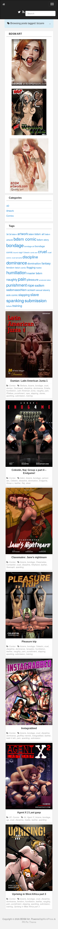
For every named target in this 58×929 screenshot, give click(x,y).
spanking (15, 300)
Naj (23, 483)
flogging (31, 267)
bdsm (31, 234)
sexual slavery (43, 290)
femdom (10, 267)
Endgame (43, 480)
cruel (42, 251)
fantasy (46, 263)
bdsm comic (25, 239)
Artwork (10, 210)
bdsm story (43, 239)
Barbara (23, 385)
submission (36, 300)
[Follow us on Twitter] (19, 12)
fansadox (30, 649)
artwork (22, 233)
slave (34, 294)
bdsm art (40, 234)
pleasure (33, 279)
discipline (30, 257)
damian (9, 388)
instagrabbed (37, 735)
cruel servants (17, 258)
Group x (9, 483)
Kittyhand (35, 564)
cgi (7, 819)
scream (31, 290)
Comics (10, 215)
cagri (21, 252)
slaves (42, 393)
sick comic (12, 295)
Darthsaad (18, 388)
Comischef (10, 564)
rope (30, 285)
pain (22, 279)
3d (7, 234)
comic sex (33, 252)
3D (7, 205)
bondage (15, 245)
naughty (11, 279)
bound (15, 252)
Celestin (26, 252)
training (17, 305)
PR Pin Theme (29, 922)
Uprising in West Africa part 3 (27, 906)
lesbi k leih (11, 738)
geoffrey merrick (24, 735)
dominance (16, 263)
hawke (39, 267)
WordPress (48, 918)
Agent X (30, 817)
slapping (24, 294)
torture (9, 306)
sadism (39, 285)
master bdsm (34, 273)
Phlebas (9, 393)
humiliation (16, 272)
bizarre (31, 385)
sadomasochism (16, 290)
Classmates (41, 562)
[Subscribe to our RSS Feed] (23, 12)
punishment (16, 285)
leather (18, 483)
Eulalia (47, 388)
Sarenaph (10, 567)
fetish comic (20, 267)
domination (34, 263)
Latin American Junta (26, 390)
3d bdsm (13, 234)
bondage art (29, 246)
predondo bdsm (45, 280)
